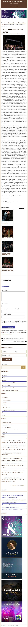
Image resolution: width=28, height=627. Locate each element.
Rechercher (4, 364)
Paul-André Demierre (17, 34)
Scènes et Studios (22, 22)
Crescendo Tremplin (6, 427)
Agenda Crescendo (6, 385)
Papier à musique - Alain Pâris (9, 387)
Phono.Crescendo (7, 407)
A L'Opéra (4, 375)
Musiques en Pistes (6, 422)
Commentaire (4, 290)
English (3, 434)
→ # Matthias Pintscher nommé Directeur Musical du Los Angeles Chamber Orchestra (12, 480)
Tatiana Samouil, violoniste (19, 341)
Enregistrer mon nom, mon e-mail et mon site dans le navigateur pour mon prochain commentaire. (14, 322)
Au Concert (4, 24)
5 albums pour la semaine (8, 410)
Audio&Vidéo (5, 405)
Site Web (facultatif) (6, 314)
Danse (3, 377)
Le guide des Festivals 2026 (8, 382)
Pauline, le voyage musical (8, 425)
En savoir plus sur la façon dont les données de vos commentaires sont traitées (14, 332)
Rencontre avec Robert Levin (8, 504)
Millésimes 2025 (7, 400)
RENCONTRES (3, 490)
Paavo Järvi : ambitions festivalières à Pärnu (12, 509)
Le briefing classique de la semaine (10, 390)
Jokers (4, 402)
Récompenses (5, 397)
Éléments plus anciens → (18, 485)
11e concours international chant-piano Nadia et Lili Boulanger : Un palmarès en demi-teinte (13, 339)
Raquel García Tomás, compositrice (10, 507)
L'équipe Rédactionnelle (18, 1)
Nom (4, 303)
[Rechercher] (23, 367)
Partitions (4, 412)
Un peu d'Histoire (7, 1)
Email (10, 308)
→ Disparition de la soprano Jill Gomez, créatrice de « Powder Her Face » (12, 465)
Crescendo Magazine (12, 22)
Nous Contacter (14, 3)
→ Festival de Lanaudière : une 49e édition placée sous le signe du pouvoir (12, 472)
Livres (3, 415)
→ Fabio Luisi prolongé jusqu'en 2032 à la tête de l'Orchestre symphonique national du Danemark (13, 448)
